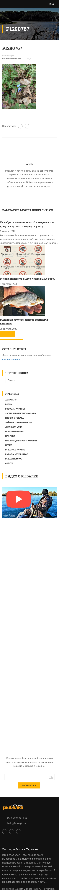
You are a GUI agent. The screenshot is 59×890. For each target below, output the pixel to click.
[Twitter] (27, 126)
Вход (51, 4)
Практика (10, 436)
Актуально (10, 400)
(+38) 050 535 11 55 (17, 817)
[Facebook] (20, 126)
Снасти (9, 463)
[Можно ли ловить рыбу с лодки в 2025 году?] (22, 260)
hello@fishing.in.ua (16, 823)
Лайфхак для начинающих (19, 422)
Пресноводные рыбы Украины (21, 440)
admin (29, 164)
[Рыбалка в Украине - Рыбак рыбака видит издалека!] (11, 13)
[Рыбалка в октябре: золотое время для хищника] (22, 301)
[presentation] (4, 334)
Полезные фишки (14, 431)
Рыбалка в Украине (15, 450)
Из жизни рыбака (14, 418)
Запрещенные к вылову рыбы (20, 413)
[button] (4, 339)
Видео (8, 404)
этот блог (14, 855)
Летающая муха (13, 427)
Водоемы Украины (15, 409)
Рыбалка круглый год (16, 454)
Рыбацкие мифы (13, 459)
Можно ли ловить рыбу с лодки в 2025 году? (27, 278)
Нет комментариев (11, 58)
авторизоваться (11, 359)
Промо (8, 445)
